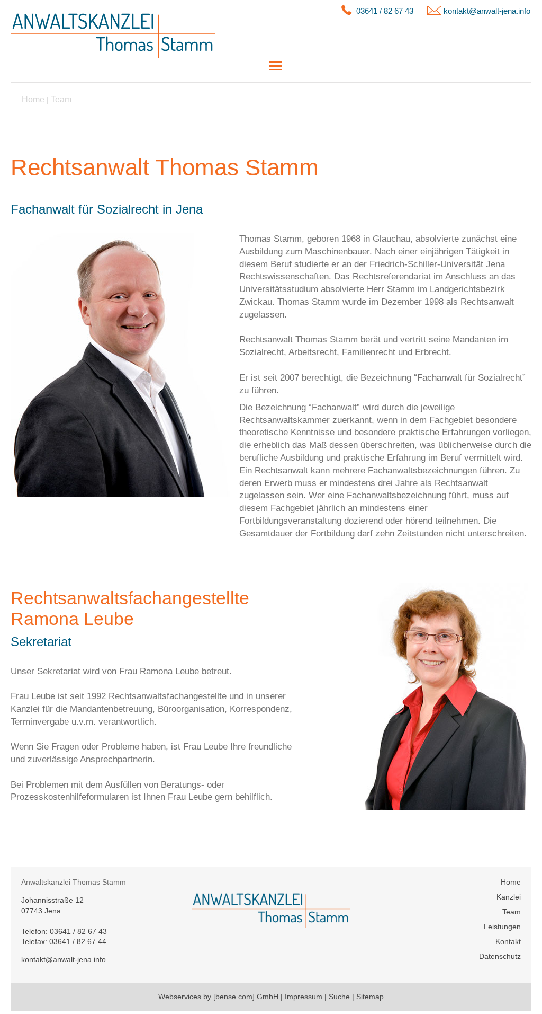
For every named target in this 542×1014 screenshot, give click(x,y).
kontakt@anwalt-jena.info (487, 10)
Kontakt (508, 941)
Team (61, 99)
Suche (339, 996)
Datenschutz (500, 956)
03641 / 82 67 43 (384, 10)
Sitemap (370, 996)
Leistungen (502, 926)
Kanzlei (508, 897)
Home (33, 99)
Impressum (303, 996)
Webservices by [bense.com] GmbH (218, 996)
